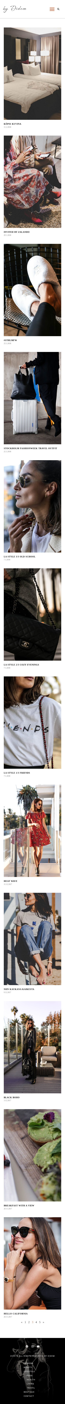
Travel (31, 1388)
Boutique (29, 1392)
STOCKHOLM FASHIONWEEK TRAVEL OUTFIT (30, 448)
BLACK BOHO (12, 1097)
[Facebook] (26, 1346)
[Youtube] (38, 1346)
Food (30, 1375)
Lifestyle (29, 1371)
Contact (29, 1396)
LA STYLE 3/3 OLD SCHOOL (20, 557)
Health (31, 1379)
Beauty (28, 1367)
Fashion (28, 1363)
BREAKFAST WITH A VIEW (19, 1205)
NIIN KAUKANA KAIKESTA (19, 989)
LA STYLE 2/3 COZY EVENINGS (21, 665)
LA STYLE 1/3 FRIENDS (17, 773)
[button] (52, 9)
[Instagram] (32, 1346)
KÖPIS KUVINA (12, 124)
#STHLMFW (10, 340)
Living (30, 1383)
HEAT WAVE (10, 881)
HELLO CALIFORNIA (16, 1314)
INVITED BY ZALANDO (17, 232)
